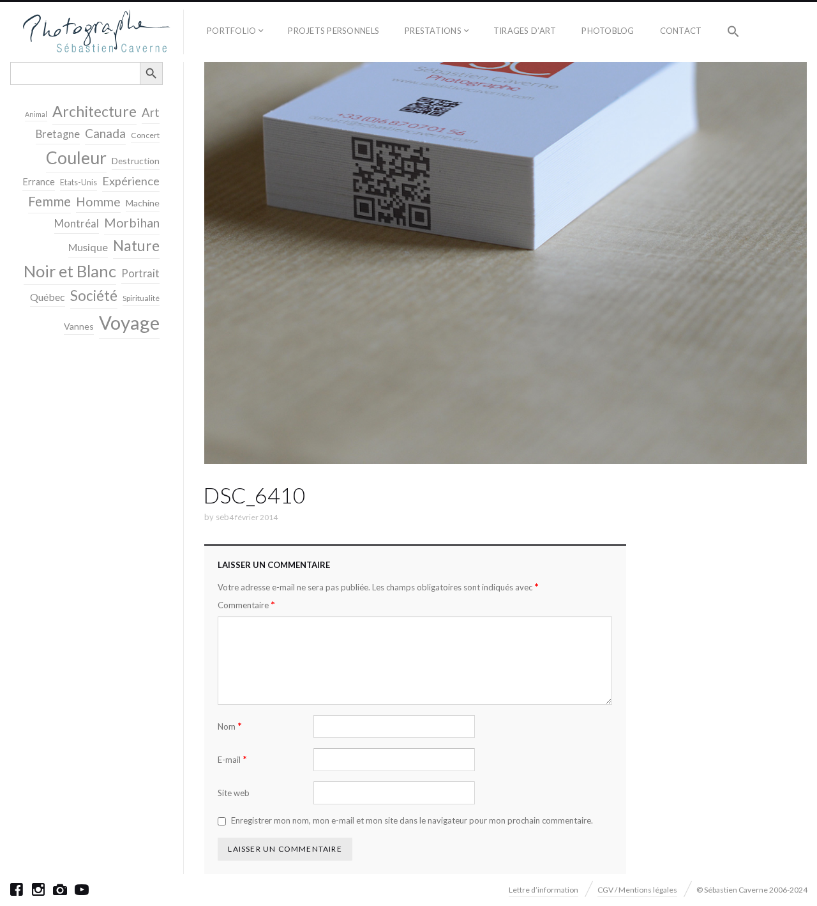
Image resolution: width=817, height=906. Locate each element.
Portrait (140, 273)
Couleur (76, 158)
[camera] (60, 889)
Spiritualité (141, 298)
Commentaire (246, 604)
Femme (49, 201)
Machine (143, 202)
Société (93, 295)
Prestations (433, 31)
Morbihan (132, 222)
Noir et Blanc (70, 270)
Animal (36, 114)
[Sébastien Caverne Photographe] (96, 32)
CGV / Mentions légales (637, 889)
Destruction (136, 160)
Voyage (129, 322)
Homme (98, 201)
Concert (145, 135)
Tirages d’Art (524, 31)
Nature (136, 245)
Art (151, 112)
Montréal (76, 223)
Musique (88, 247)
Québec (47, 297)
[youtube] (82, 889)
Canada (105, 133)
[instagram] (38, 889)
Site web (234, 793)
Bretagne (58, 134)
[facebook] (17, 889)
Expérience (131, 181)
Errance (38, 181)
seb (222, 517)
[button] (733, 32)
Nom (230, 726)
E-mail (232, 759)
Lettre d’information (543, 889)
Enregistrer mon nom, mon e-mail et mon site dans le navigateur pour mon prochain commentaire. (412, 820)
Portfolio (231, 31)
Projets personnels (333, 31)
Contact (681, 31)
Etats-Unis (78, 182)
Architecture (94, 111)
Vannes (79, 326)
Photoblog (607, 31)
